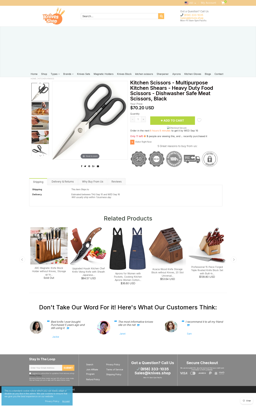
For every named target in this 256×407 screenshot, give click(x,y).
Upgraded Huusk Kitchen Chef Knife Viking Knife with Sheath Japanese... (88, 271)
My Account (208, 2)
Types (54, 73)
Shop (44, 73)
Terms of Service (114, 369)
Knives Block (124, 73)
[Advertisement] (128, 49)
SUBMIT (68, 367)
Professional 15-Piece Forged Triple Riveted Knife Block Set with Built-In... (207, 270)
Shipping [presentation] (38, 181)
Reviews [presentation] (117, 181)
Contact (219, 73)
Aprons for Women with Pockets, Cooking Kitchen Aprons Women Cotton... (128, 276)
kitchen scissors (144, 73)
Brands (67, 73)
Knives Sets (83, 73)
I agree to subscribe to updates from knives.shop (51, 374)
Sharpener (163, 73)
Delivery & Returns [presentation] (63, 181)
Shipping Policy (113, 374)
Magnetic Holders (103, 73)
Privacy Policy (35, 375)
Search (89, 364)
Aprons (176, 73)
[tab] (38, 181)
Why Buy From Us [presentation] (92, 181)
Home (34, 73)
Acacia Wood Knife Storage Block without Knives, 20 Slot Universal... (167, 272)
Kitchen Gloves (192, 73)
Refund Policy (93, 379)
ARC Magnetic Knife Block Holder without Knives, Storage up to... (49, 271)
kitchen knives (46, 78)
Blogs (208, 73)
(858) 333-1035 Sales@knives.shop (191, 17)
